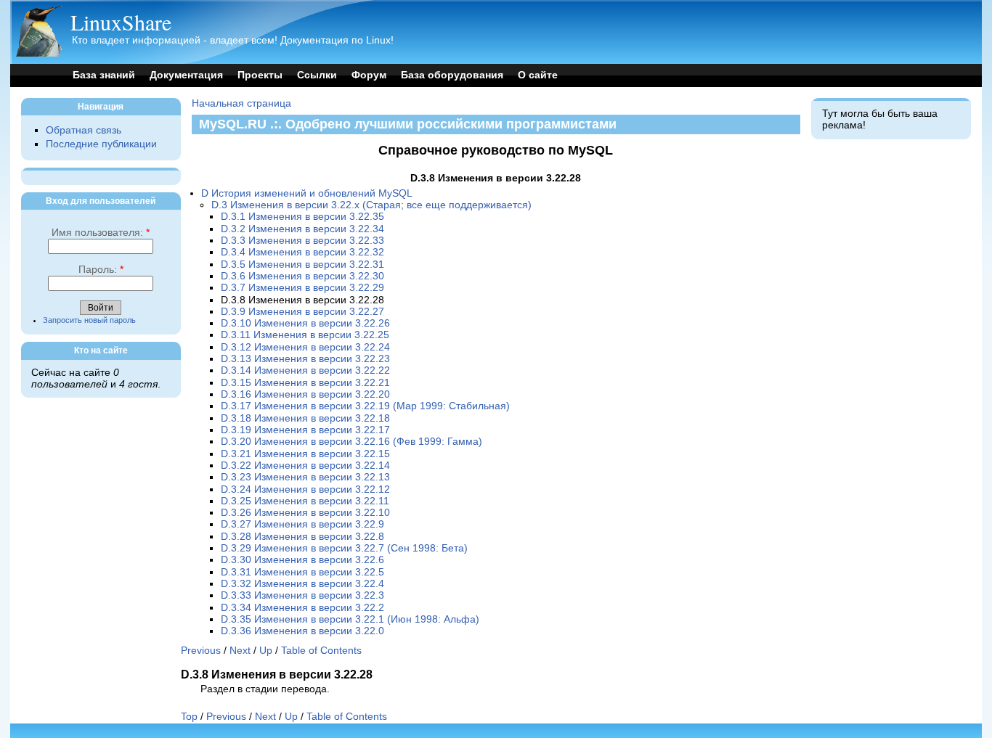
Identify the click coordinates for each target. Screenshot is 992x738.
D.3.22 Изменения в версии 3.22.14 (305, 465)
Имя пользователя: (101, 232)
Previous (201, 650)
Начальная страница (241, 103)
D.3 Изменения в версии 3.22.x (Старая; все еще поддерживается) (371, 205)
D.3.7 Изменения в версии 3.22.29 (302, 287)
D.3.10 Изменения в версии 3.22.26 (305, 323)
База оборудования (452, 75)
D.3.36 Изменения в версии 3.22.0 (302, 631)
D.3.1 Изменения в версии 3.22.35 (302, 216)
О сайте (538, 75)
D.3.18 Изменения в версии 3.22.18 (305, 418)
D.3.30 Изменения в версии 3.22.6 (302, 559)
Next (240, 650)
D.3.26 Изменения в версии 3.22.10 (305, 512)
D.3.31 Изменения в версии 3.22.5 (302, 572)
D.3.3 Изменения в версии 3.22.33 (302, 240)
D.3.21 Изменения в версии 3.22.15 (305, 453)
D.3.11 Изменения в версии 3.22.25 (305, 334)
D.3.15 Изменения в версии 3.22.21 (305, 382)
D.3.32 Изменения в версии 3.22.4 (302, 583)
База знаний (104, 75)
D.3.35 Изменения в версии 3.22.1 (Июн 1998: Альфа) (350, 619)
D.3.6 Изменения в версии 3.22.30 (302, 276)
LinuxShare (120, 21)
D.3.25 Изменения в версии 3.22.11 (305, 501)
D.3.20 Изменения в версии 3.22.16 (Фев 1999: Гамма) (351, 441)
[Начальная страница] (38, 53)
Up (265, 650)
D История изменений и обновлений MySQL (306, 193)
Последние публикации (101, 144)
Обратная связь (83, 130)
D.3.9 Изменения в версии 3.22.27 (302, 311)
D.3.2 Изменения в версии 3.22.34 (302, 229)
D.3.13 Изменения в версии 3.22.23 (305, 358)
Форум (368, 75)
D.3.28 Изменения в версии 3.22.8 (302, 536)
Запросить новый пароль (89, 320)
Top (189, 716)
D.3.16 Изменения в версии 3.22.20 (305, 394)
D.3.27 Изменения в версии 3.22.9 (302, 524)
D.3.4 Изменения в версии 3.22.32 (302, 252)
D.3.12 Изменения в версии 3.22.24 (305, 347)
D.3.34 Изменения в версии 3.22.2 (302, 607)
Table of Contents (321, 650)
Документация (186, 75)
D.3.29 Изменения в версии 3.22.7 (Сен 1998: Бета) (344, 548)
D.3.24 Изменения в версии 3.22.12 (305, 489)
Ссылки (317, 75)
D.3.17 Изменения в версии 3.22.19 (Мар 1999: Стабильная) (365, 406)
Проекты (259, 75)
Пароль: (100, 269)
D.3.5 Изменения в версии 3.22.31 (302, 264)
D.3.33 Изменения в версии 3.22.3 (302, 595)
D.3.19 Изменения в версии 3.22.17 (305, 430)
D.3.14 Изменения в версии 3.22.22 (305, 370)
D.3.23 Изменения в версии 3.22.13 (305, 477)
